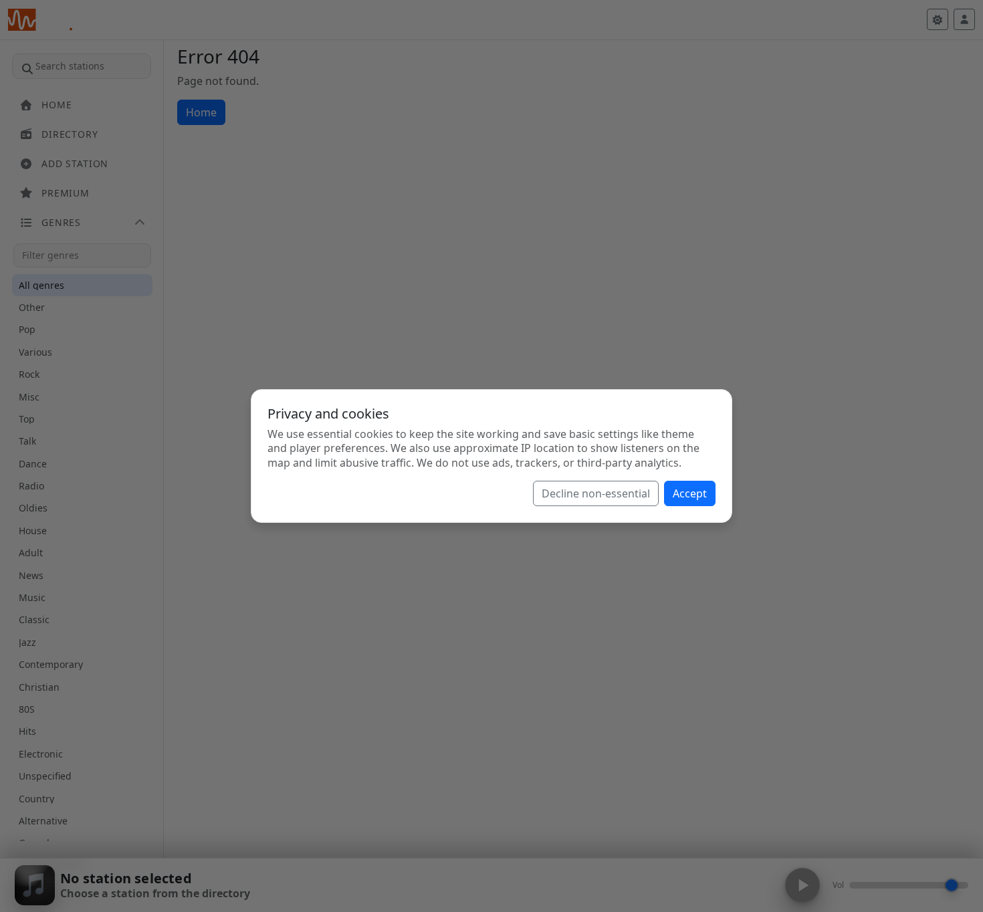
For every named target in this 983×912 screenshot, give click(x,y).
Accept (690, 493)
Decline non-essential (596, 493)
